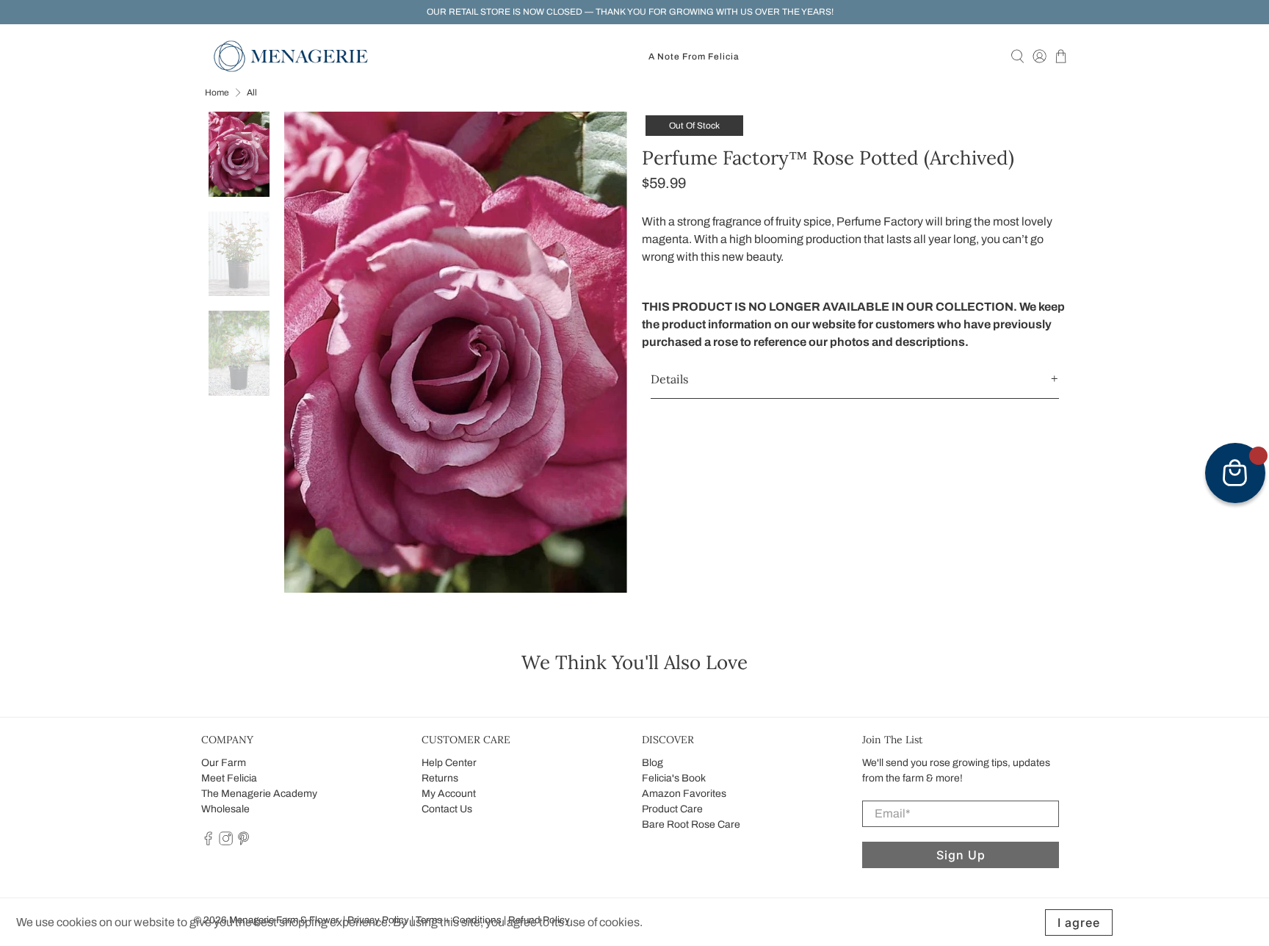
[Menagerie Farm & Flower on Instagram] (226, 842)
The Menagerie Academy (259, 793)
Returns (440, 778)
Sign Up (961, 855)
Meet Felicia (229, 778)
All (252, 92)
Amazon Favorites (684, 793)
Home (217, 92)
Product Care (672, 809)
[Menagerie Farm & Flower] (291, 56)
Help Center (449, 762)
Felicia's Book (674, 778)
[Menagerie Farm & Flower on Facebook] (208, 842)
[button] (855, 379)
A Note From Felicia (694, 56)
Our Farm (223, 762)
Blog (652, 762)
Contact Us (447, 809)
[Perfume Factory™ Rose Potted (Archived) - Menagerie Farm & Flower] (456, 352)
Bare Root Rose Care (691, 824)
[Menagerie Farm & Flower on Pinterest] (243, 842)
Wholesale (225, 809)
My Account (449, 793)
